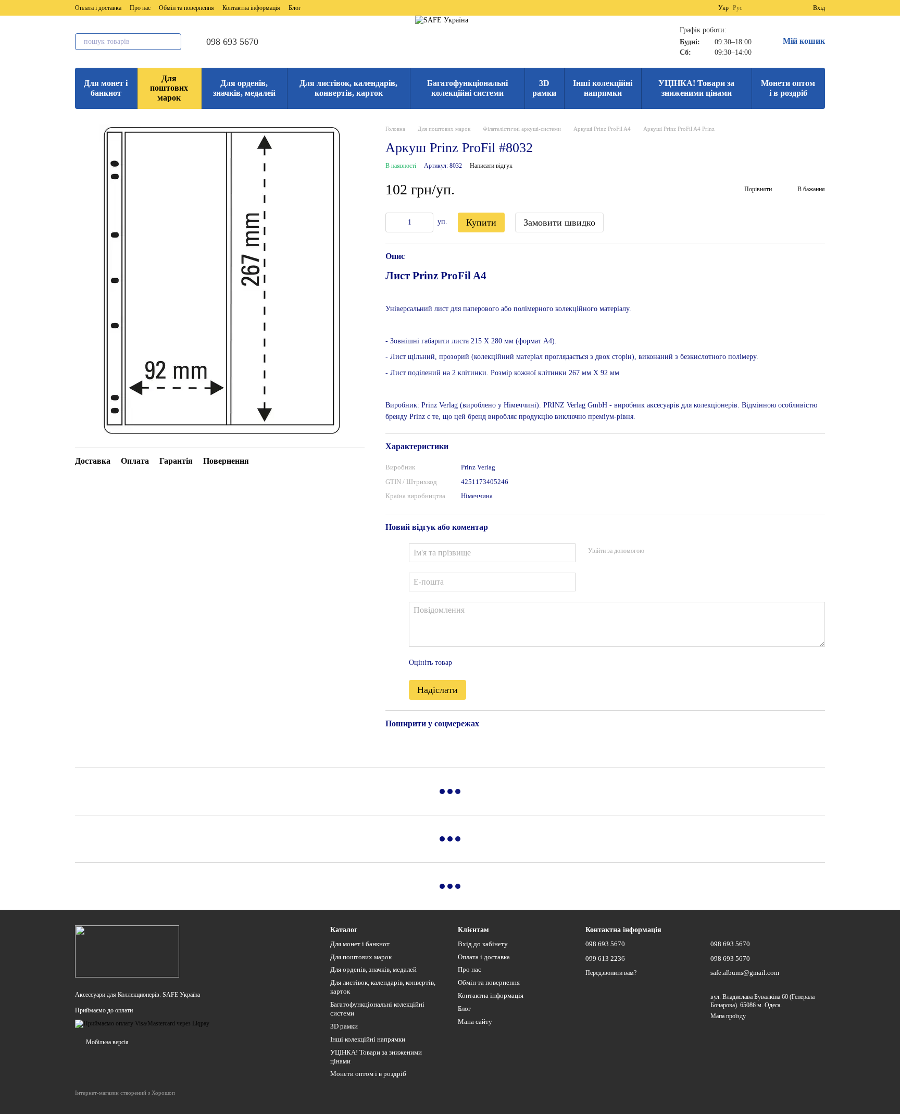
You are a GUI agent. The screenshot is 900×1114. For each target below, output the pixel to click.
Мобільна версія (106, 1042)
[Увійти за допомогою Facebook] (655, 551)
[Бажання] (786, 8)
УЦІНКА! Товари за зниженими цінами (696, 88)
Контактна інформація (251, 7)
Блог (295, 7)
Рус (737, 8)
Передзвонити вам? (610, 972)
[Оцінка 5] (536, 663)
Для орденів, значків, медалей (244, 88)
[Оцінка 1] (469, 663)
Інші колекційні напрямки (602, 88)
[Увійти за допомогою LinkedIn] (689, 551)
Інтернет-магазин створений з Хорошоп (125, 1093)
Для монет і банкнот (106, 88)
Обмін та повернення (186, 7)
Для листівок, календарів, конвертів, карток (348, 88)
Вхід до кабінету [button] (483, 944)
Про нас (140, 7)
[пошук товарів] (173, 41)
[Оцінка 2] (486, 663)
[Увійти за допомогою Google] (672, 551)
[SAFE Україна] (127, 950)
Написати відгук (491, 165)
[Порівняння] (767, 8)
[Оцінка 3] (502, 663)
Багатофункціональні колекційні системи (467, 88)
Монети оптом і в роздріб (788, 88)
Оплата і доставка (98, 7)
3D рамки (544, 88)
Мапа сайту (475, 1021)
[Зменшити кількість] (393, 222)
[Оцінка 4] (519, 663)
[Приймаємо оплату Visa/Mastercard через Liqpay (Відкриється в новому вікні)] (142, 1023)
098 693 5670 (232, 41)
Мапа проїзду (728, 1016)
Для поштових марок (169, 88)
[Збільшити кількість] (425, 222)
